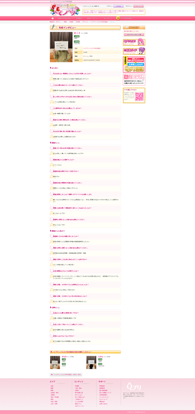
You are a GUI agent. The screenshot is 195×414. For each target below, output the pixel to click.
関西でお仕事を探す (64, 18)
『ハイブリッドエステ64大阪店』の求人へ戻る (67, 374)
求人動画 (79, 18)
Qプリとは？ (79, 395)
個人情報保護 (103, 390)
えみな (100, 356)
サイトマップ (103, 399)
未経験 (77, 386)
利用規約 (102, 386)
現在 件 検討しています (131, 31)
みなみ (64, 356)
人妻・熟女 (78, 388)
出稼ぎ (77, 390)
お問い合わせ (103, 404)
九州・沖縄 (54, 404)
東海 (52, 399)
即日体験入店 (79, 392)
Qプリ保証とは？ (80, 397)
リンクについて (104, 397)
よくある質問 (79, 401)
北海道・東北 (55, 392)
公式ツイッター (79, 406)
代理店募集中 (103, 395)
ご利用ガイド (79, 399)
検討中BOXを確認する (133, 34)
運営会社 (102, 401)
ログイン (138, 6)
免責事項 (102, 388)
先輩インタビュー (92, 18)
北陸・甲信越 (55, 397)
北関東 (53, 395)
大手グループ (108, 18)
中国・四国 (54, 401)
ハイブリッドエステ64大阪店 (91, 48)
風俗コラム (78, 404)
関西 (52, 390)
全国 (52, 386)
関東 (52, 388)
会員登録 (118, 6)
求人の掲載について (105, 392)
